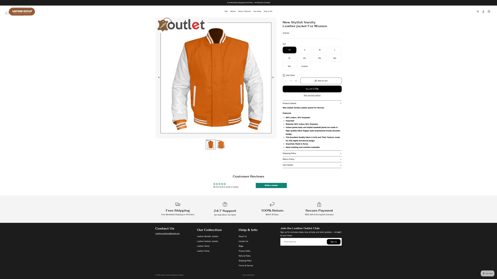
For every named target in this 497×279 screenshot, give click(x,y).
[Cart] (489, 11)
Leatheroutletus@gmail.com (167, 233)
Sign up (333, 241)
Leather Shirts (203, 246)
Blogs (241, 246)
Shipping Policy (289, 153)
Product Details (289, 103)
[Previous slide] (158, 78)
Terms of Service (246, 265)
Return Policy (288, 159)
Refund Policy (245, 255)
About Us (243, 236)
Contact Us (243, 241)
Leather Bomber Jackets (207, 236)
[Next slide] (273, 78)
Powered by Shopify (177, 275)
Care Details (288, 165)
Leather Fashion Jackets (207, 241)
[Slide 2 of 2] (221, 144)
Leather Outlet (165, 275)
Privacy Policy (244, 251)
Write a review (271, 185)
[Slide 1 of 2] (210, 144)
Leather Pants (203, 251)
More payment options (312, 95)
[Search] (478, 11)
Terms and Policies (248, 275)
